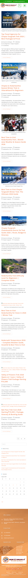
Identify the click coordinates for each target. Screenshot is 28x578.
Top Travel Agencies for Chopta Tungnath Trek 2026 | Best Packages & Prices (13, 36)
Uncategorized (6, 43)
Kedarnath (5, 285)
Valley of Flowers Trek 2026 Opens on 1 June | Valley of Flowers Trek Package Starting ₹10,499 (13, 378)
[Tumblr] (21, 569)
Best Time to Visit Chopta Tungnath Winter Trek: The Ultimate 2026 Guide (12, 191)
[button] (19, 5)
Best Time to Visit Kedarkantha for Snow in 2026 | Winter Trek (13, 312)
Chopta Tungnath (15, 43)
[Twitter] (18, 569)
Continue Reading (7, 57)
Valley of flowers (6, 386)
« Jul (2, 501)
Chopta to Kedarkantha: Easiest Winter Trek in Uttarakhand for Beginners (12, 88)
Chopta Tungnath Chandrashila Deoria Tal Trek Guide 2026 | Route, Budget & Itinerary (13, 231)
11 (6, 488)
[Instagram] (10, 569)
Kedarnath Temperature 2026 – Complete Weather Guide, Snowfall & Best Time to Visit (13, 342)
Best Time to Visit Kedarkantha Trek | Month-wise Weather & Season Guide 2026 (13, 140)
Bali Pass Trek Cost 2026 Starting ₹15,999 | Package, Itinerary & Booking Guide (12, 412)
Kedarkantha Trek (16, 95)
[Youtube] (15, 569)
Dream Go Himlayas (7, 42)
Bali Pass (5, 419)
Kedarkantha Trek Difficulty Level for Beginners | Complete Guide (12, 278)
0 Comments (6, 45)
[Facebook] (7, 569)
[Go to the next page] (24, 438)
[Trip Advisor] (13, 569)
